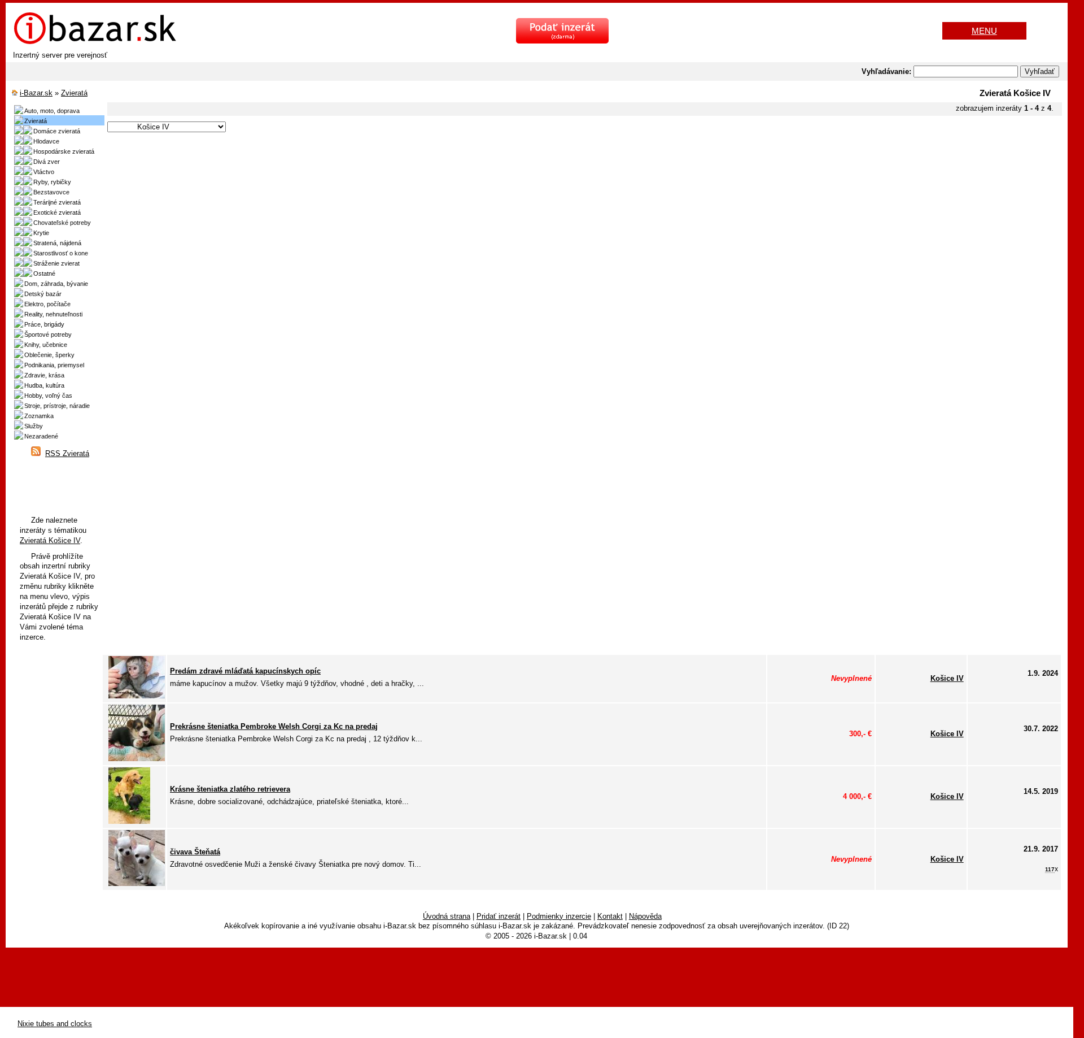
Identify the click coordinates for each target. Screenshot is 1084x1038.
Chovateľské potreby (62, 222)
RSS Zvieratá (67, 453)
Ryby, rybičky (52, 182)
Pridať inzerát (499, 916)
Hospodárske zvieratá (63, 151)
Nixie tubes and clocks (55, 1023)
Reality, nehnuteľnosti (53, 314)
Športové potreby (48, 334)
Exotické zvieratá (57, 212)
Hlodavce (46, 141)
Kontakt (610, 916)
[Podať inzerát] (562, 41)
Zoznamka (39, 415)
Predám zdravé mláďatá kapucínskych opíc (245, 671)
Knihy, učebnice (45, 344)
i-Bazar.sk (36, 93)
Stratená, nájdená (57, 243)
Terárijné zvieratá (57, 202)
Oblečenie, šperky (49, 354)
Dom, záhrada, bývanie (56, 283)
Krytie (41, 232)
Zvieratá (74, 93)
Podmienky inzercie (559, 916)
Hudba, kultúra (44, 385)
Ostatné (44, 273)
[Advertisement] (446, 213)
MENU (984, 31)
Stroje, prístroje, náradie (57, 405)
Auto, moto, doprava (52, 110)
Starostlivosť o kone (60, 253)
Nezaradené (41, 436)
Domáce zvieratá (56, 131)
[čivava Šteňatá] (136, 883)
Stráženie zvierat (56, 263)
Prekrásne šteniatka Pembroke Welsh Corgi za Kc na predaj (274, 726)
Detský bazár (43, 293)
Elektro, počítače (47, 304)
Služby (33, 426)
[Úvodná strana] (95, 42)
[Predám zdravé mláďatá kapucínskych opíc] (136, 696)
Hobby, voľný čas (48, 395)
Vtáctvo (43, 171)
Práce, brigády (44, 324)
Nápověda (645, 916)
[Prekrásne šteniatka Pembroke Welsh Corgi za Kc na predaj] (136, 758)
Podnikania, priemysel (54, 365)
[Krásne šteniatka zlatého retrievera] (129, 821)
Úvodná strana (446, 916)
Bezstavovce (51, 192)
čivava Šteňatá (195, 852)
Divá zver (46, 161)
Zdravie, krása (44, 375)
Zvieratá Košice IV (50, 540)
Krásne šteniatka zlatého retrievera (230, 789)
